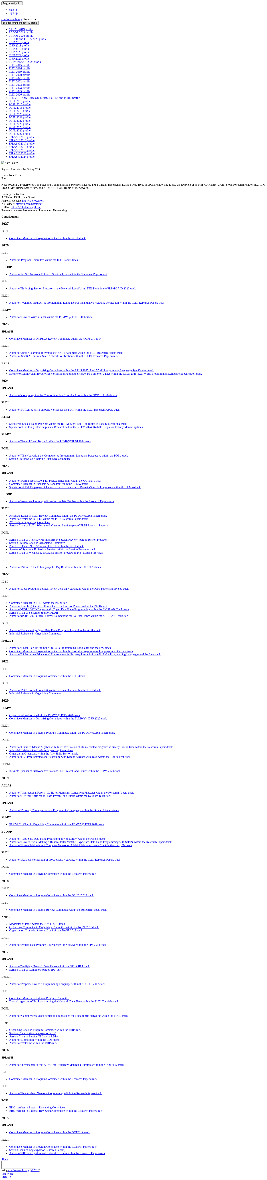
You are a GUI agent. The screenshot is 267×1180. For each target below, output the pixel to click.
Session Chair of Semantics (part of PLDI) (33, 612)
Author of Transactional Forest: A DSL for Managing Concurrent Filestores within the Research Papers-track (71, 792)
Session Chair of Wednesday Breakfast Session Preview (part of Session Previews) (56, 552)
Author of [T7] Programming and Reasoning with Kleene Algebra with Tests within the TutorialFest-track (69, 756)
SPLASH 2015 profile (22, 137)
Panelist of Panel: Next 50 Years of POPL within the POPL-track (46, 546)
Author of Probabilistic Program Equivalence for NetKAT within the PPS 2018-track (57, 944)
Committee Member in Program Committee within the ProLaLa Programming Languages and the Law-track (71, 651)
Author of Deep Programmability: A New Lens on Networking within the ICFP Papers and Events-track (69, 588)
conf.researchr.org (11, 19)
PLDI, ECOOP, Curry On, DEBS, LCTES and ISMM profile (44, 97)
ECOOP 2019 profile (21, 32)
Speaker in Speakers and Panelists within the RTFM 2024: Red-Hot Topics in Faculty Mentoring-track (68, 423)
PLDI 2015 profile (19, 65)
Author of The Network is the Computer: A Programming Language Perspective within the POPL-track (68, 455)
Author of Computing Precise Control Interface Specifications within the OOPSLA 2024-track (63, 395)
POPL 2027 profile (20, 133)
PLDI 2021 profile (19, 78)
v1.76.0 (35, 1170)
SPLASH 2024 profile (22, 156)
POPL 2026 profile (20, 130)
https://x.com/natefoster (28, 203)
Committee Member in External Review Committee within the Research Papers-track (58, 909)
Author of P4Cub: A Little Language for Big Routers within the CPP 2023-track (55, 567)
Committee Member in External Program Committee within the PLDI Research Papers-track (62, 732)
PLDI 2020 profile (19, 74)
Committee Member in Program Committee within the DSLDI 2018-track (51, 895)
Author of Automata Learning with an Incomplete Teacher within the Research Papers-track (61, 501)
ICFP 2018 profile (19, 45)
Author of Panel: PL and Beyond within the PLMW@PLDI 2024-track (50, 441)
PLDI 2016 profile (19, 68)
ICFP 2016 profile (19, 42)
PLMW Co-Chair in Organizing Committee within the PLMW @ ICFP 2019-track (56, 824)
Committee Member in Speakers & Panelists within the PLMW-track (48, 483)
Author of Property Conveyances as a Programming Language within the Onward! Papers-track (64, 810)
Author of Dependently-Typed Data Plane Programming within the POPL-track (54, 630)
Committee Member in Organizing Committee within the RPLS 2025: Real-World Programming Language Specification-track (81, 370)
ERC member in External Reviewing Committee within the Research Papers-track (56, 1110)
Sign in (13, 9)
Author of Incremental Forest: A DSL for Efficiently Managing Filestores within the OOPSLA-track (66, 1064)
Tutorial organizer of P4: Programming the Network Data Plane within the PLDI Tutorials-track (64, 1001)
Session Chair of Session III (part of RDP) (33, 1036)
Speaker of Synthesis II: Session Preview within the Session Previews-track (52, 549)
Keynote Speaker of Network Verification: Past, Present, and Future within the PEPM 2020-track (64, 771)
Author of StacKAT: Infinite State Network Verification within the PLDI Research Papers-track (63, 356)
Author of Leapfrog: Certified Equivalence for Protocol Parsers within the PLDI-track (58, 606)
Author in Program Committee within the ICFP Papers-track (43, 259)
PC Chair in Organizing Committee (29, 522)
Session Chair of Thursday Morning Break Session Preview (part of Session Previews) (58, 539)
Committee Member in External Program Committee (39, 998)
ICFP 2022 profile (19, 55)
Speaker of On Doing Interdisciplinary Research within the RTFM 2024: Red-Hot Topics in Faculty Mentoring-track (76, 427)
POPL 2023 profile (20, 123)
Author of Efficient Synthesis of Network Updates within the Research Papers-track (57, 1153)
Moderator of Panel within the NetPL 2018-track (37, 923)
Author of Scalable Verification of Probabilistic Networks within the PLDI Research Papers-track (64, 859)
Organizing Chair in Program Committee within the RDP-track (45, 1029)
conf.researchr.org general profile (20, 22)
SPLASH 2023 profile (22, 153)
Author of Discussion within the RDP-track (34, 1039)
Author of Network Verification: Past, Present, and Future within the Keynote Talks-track (60, 795)
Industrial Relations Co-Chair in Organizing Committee (41, 750)
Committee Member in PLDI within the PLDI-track (38, 602)
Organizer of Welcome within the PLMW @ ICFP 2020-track (44, 715)
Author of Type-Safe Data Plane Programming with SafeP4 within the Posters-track (57, 838)
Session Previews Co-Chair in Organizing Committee (39, 458)
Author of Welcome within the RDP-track (33, 1043)
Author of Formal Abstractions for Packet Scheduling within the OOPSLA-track (55, 480)
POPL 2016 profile (20, 101)
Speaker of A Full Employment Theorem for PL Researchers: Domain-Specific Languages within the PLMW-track (75, 487)
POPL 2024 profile (20, 127)
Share (4, 1159)
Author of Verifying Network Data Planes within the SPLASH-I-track (49, 966)
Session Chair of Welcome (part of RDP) (32, 1033)
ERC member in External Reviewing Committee (37, 1107)
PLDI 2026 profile (19, 94)
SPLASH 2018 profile (22, 146)
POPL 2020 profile (20, 114)
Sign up (13, 13)
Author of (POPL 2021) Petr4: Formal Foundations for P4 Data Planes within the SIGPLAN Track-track (69, 615)
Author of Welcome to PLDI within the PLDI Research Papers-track (48, 518)
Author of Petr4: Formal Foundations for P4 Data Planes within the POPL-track (55, 690)
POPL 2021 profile (20, 117)
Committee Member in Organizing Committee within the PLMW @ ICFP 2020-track (58, 718)
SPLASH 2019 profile (22, 150)
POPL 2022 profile (20, 120)
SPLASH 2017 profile (22, 143)
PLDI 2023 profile (19, 84)
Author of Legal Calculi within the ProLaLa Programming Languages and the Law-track (60, 647)
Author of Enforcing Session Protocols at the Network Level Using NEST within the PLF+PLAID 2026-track (72, 288)
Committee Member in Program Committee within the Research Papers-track (53, 873)
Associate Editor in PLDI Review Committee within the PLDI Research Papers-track (58, 515)
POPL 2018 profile (20, 107)
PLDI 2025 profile (19, 91)
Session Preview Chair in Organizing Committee (37, 542)
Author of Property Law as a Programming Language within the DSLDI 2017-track (57, 984)
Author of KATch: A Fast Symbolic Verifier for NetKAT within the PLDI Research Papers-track (64, 409)
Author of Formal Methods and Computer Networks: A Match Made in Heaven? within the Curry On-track (70, 845)
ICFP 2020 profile (19, 52)
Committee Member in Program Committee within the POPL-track (47, 238)
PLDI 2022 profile (19, 81)
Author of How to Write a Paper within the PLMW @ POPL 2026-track (50, 317)
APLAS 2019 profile (21, 29)
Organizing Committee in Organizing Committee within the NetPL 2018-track (54, 927)
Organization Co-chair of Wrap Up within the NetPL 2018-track (46, 930)
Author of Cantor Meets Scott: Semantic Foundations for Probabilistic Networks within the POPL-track (68, 1015)
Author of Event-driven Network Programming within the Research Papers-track (55, 1093)
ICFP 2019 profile (19, 48)
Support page (8, 1173)
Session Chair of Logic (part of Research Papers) (37, 1149)
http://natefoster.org (32, 200)
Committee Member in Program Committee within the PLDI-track (47, 676)
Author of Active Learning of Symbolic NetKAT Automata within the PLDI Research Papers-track (66, 352)
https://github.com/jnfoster (26, 207)
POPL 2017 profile (20, 104)
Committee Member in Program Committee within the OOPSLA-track (49, 1132)
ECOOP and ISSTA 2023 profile (27, 38)
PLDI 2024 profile (19, 88)
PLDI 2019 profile (19, 71)
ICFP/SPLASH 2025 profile (25, 61)
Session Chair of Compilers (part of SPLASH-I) (36, 969)
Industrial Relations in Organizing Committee (35, 633)
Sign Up (6, 1176)
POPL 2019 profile (20, 110)
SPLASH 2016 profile (22, 140)
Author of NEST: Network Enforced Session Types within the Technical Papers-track (58, 274)
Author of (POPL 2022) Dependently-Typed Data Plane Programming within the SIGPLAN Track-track (69, 609)
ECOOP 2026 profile (21, 35)
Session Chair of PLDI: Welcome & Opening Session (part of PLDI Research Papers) (58, 525)
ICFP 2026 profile (19, 58)
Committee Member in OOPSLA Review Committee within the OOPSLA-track (55, 338)
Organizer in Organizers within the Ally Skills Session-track (43, 753)
